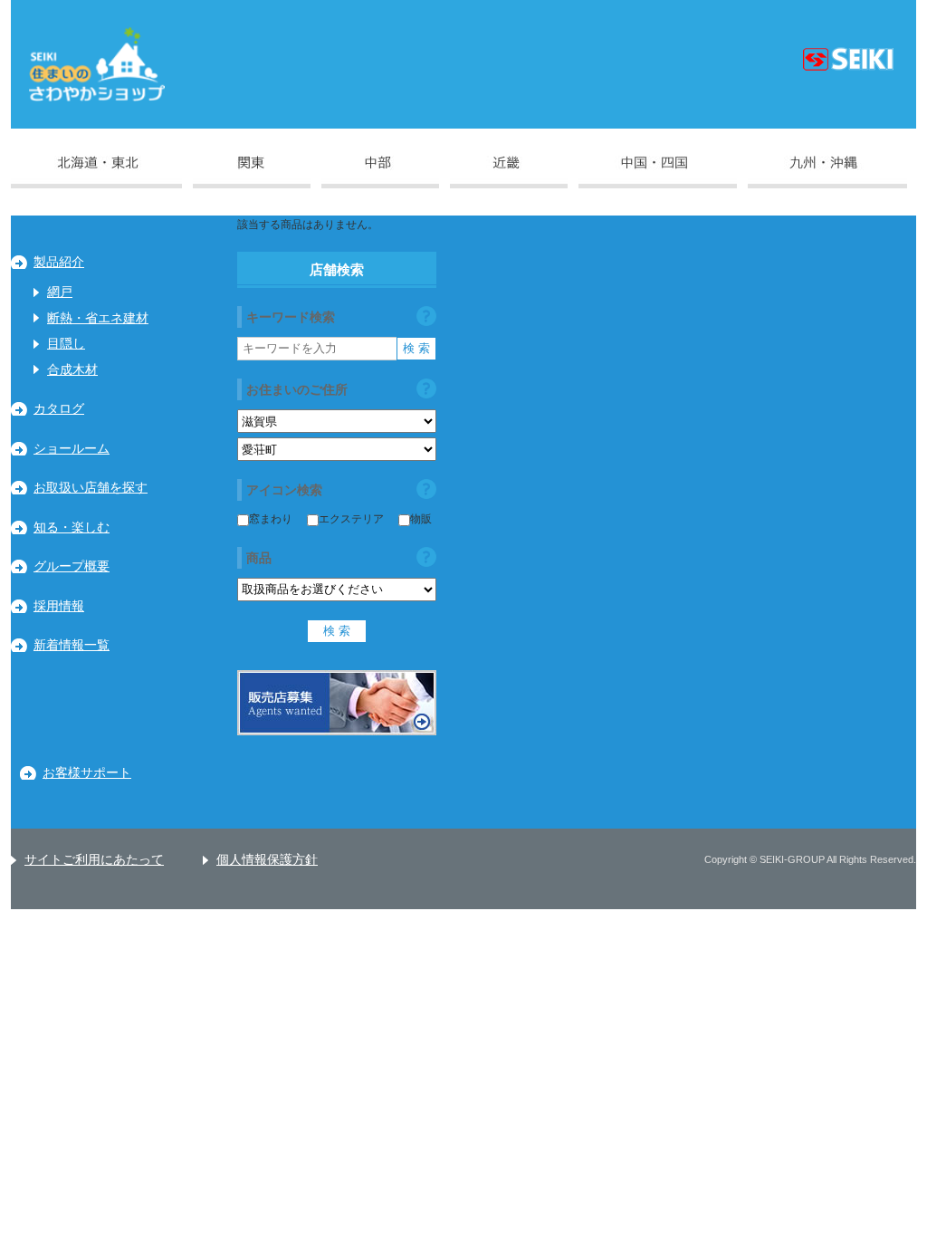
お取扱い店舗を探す (90, 487)
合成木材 (72, 370)
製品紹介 (58, 262)
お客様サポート (87, 773)
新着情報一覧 (71, 645)
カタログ (58, 409)
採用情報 (58, 606)
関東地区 (252, 172)
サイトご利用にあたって (94, 860)
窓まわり (270, 519)
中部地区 (380, 172)
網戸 (59, 292)
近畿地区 (509, 172)
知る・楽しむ (71, 527)
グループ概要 (71, 566)
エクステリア (351, 519)
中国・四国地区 (657, 172)
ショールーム (71, 448)
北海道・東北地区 (96, 172)
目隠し (66, 343)
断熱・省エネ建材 (97, 318)
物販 (421, 519)
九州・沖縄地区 (827, 172)
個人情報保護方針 (267, 860)
